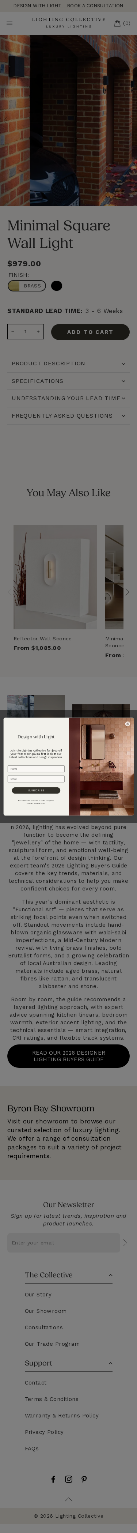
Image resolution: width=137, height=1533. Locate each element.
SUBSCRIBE (36, 790)
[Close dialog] (127, 724)
